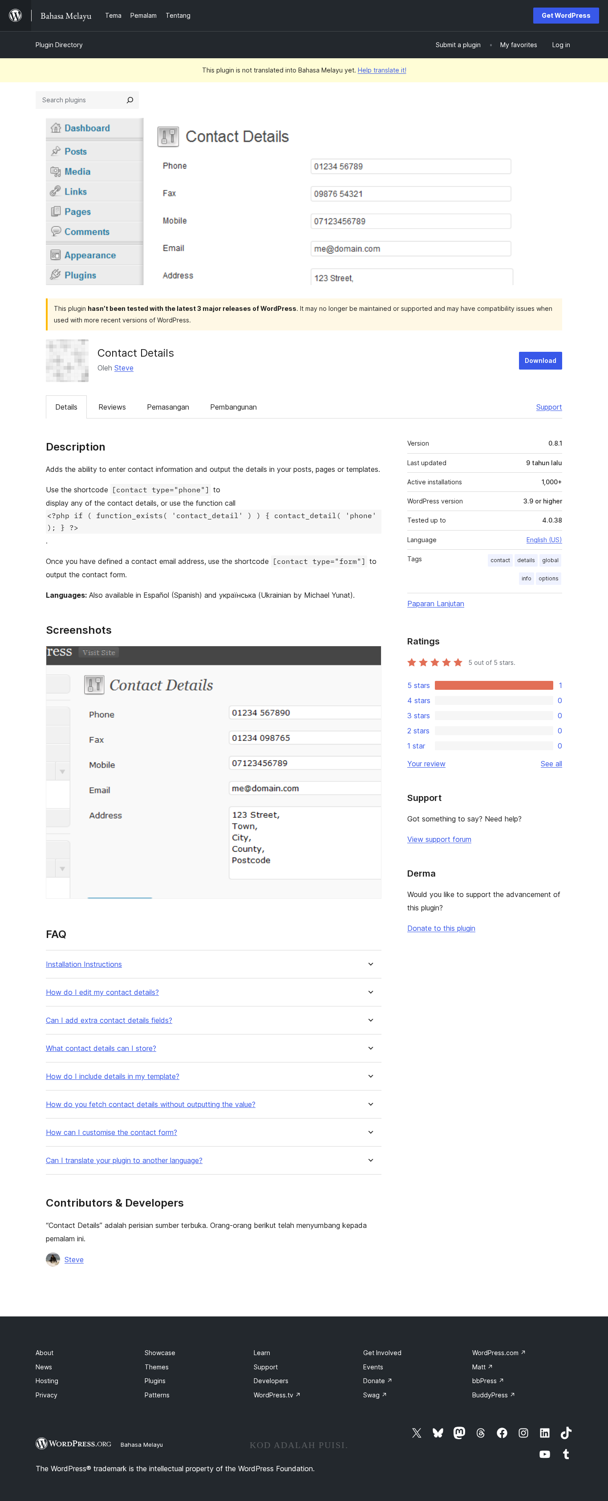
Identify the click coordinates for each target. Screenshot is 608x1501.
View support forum (439, 839)
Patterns (157, 1395)
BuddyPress (493, 1395)
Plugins (155, 1380)
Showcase (160, 1352)
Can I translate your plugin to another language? (124, 1160)
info (526, 578)
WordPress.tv (277, 1395)
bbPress (488, 1380)
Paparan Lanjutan (435, 603)
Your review (426, 763)
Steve (124, 367)
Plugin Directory (59, 44)
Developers (271, 1380)
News (44, 1367)
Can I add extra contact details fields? (109, 1020)
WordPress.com (499, 1352)
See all (551, 763)
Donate (378, 1380)
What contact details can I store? (101, 1048)
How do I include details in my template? (112, 1076)
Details (66, 406)
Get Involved (382, 1352)
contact (500, 560)
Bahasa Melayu (142, 1444)
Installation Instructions (84, 964)
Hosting (47, 1380)
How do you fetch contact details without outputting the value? (150, 1104)
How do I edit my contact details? (102, 992)
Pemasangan (168, 406)
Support (549, 406)
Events (373, 1367)
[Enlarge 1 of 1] (369, 657)
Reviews (112, 406)
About (44, 1352)
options (549, 578)
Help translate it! (382, 70)
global (550, 560)
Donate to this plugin (441, 928)
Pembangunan (233, 406)
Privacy (46, 1395)
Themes (157, 1367)
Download (540, 360)
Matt (482, 1367)
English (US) (544, 539)
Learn (262, 1352)
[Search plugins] (130, 100)
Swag (375, 1395)
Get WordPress (566, 15)
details (526, 560)
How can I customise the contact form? (111, 1132)
